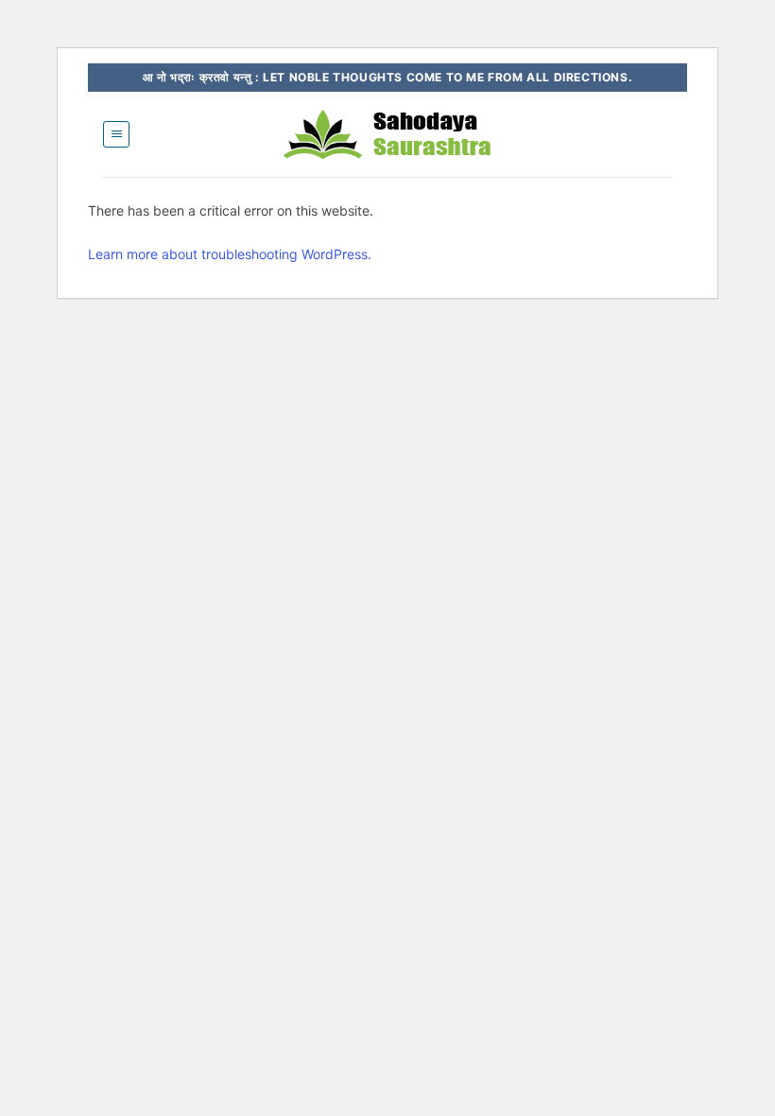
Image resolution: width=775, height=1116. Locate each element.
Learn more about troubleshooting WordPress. (229, 254)
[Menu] (116, 134)
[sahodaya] (387, 134)
